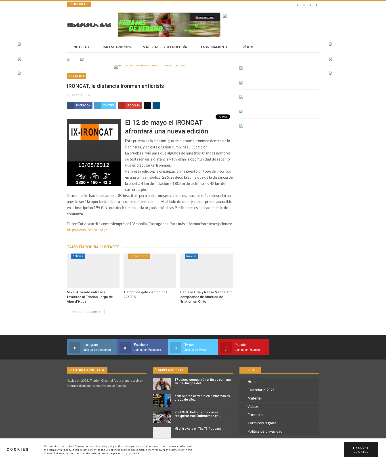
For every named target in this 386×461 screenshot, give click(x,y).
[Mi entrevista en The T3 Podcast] (162, 433)
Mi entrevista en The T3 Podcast (197, 428)
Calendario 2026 (117, 47)
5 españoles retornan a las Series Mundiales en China (151, 4)
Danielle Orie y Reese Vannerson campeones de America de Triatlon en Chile (206, 297)
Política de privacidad (265, 431)
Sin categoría (76, 75)
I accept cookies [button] (361, 449)
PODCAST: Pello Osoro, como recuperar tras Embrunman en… (197, 414)
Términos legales (262, 423)
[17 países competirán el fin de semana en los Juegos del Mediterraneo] (162, 384)
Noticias (81, 47)
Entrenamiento (215, 47)
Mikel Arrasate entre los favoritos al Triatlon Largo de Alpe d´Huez (90, 297)
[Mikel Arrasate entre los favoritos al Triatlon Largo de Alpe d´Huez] (93, 271)
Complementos (139, 256)
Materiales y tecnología (165, 47)
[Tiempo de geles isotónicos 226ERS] (150, 271)
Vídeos (248, 47)
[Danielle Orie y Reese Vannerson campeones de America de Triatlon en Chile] (206, 271)
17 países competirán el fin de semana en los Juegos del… (202, 381)
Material (255, 398)
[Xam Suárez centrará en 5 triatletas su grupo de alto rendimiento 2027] (162, 400)
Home (253, 381)
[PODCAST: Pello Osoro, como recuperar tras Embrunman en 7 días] (162, 416)
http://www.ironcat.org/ (87, 229)
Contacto (255, 414)
